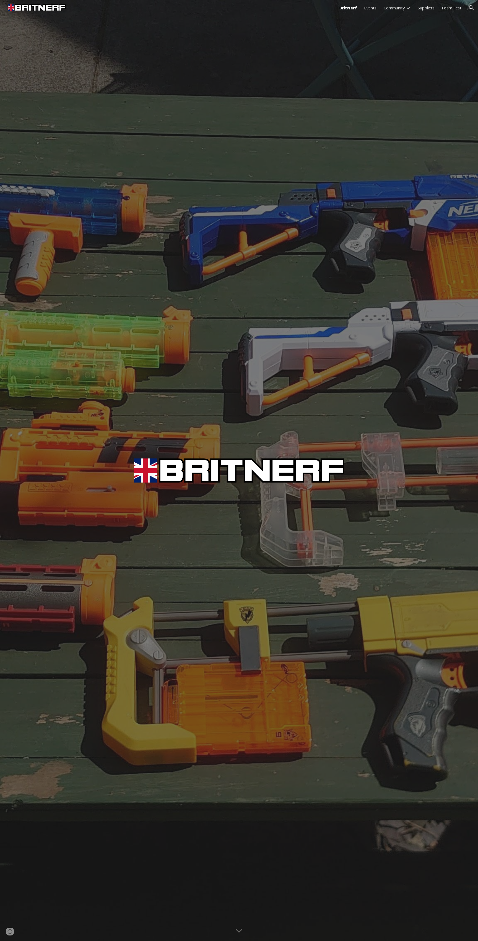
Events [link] (370, 8)
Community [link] (394, 8)
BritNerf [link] (348, 8)
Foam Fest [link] (451, 8)
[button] (471, 7)
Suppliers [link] (426, 8)
